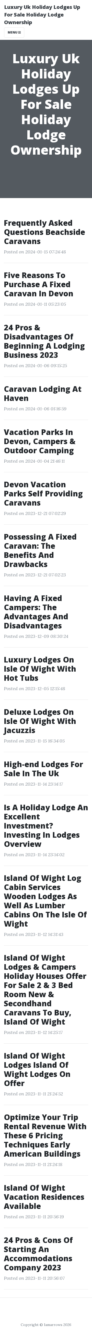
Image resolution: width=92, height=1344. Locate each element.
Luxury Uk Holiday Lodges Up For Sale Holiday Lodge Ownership (42, 15)
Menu (13, 32)
